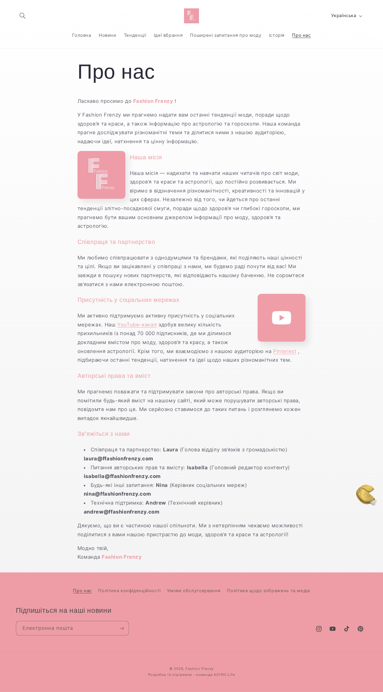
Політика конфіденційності (129, 590)
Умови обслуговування (194, 590)
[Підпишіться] (121, 628)
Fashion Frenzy (200, 669)
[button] (23, 16)
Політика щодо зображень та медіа (268, 590)
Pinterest (285, 351)
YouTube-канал (137, 325)
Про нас (82, 590)
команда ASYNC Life (215, 675)
